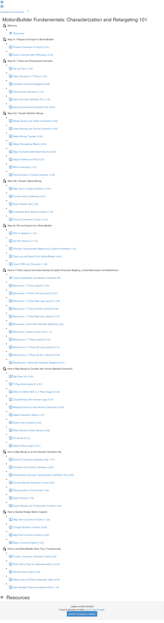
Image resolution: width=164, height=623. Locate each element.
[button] (2, 2)
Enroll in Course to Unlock (82, 613)
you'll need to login (95, 609)
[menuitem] (2, 7)
